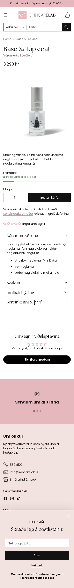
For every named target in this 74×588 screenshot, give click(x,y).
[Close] (68, 516)
